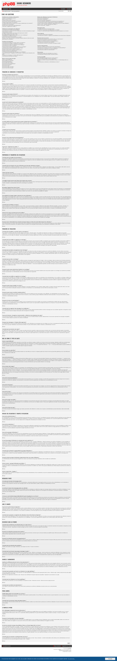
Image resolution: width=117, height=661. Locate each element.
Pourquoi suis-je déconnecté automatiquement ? (11, 25)
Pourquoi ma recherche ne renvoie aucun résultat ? (47, 40)
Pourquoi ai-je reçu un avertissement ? (9, 50)
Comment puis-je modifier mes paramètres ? (11, 29)
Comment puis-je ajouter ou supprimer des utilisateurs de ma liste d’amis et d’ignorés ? (54, 35)
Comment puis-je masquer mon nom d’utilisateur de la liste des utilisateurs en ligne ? (18, 30)
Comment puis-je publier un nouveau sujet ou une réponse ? (13, 42)
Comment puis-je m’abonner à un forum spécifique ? (47, 48)
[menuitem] (9, 9)
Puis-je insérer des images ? (7, 62)
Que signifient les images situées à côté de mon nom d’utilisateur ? (15, 35)
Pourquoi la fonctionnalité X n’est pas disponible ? (46, 58)
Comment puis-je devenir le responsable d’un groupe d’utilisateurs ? (50, 22)
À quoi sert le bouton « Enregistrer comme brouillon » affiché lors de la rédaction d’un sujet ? (18, 54)
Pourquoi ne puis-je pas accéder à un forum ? (11, 48)
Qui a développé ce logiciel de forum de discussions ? (47, 57)
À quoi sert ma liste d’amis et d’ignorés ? (45, 34)
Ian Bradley (69, 648)
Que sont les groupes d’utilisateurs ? (44, 20)
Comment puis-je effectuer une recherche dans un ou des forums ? (50, 39)
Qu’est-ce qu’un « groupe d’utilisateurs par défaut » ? (47, 24)
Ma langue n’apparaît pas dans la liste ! (10, 34)
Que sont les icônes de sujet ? (8, 67)
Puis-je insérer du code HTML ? (8, 60)
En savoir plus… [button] (71, 658)
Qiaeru (70, 650)
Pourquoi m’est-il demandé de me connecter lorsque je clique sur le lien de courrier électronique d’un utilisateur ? (18, 39)
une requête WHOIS (49, 627)
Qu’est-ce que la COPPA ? (7, 19)
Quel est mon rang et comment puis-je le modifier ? (12, 37)
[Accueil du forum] (9, 4)
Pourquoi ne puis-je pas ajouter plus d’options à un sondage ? (14, 46)
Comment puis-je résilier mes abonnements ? (46, 49)
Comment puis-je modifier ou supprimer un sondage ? (12, 47)
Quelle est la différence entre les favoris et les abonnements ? (49, 46)
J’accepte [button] (110, 658)
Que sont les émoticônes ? (7, 61)
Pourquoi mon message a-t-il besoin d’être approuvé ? (12, 55)
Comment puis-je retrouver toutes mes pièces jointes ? (47, 54)
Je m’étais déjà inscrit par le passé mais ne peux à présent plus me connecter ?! (17, 23)
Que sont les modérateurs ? (42, 19)
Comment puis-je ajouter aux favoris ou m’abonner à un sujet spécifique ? (51, 47)
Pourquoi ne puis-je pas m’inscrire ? (9, 20)
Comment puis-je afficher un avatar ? (9, 36)
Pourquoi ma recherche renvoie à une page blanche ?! (47, 41)
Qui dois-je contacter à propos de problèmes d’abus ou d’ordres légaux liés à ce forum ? (52, 60)
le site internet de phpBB (37, 191)
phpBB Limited (35, 611)
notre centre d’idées (6, 620)
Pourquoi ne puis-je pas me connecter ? (9, 22)
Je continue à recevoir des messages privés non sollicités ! (48, 29)
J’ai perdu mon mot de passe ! (8, 24)
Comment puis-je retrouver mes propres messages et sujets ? (49, 43)
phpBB (59, 649)
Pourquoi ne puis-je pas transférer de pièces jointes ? (12, 49)
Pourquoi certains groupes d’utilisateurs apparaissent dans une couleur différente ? (53, 23)
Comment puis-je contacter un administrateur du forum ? (48, 61)
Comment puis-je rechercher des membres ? (45, 42)
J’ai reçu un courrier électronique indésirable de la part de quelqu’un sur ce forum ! (53, 30)
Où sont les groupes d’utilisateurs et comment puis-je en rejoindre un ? (50, 21)
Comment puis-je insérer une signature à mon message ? (13, 44)
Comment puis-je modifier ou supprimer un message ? (12, 43)
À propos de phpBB (61, 612)
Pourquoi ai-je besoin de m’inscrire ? (9, 18)
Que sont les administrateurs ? (43, 18)
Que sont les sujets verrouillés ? (8, 66)
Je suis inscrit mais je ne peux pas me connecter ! (11, 21)
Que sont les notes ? (6, 65)
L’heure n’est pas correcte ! (7, 31)
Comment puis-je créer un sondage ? (9, 45)
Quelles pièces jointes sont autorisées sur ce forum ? (47, 53)
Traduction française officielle (63, 650)
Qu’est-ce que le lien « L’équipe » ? (43, 25)
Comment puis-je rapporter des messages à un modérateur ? (14, 51)
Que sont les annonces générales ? (9, 63)
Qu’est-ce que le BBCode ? (7, 59)
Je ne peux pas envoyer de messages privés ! (46, 28)
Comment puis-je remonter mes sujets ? (10, 56)
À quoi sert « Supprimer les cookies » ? (9, 26)
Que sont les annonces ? (7, 64)
